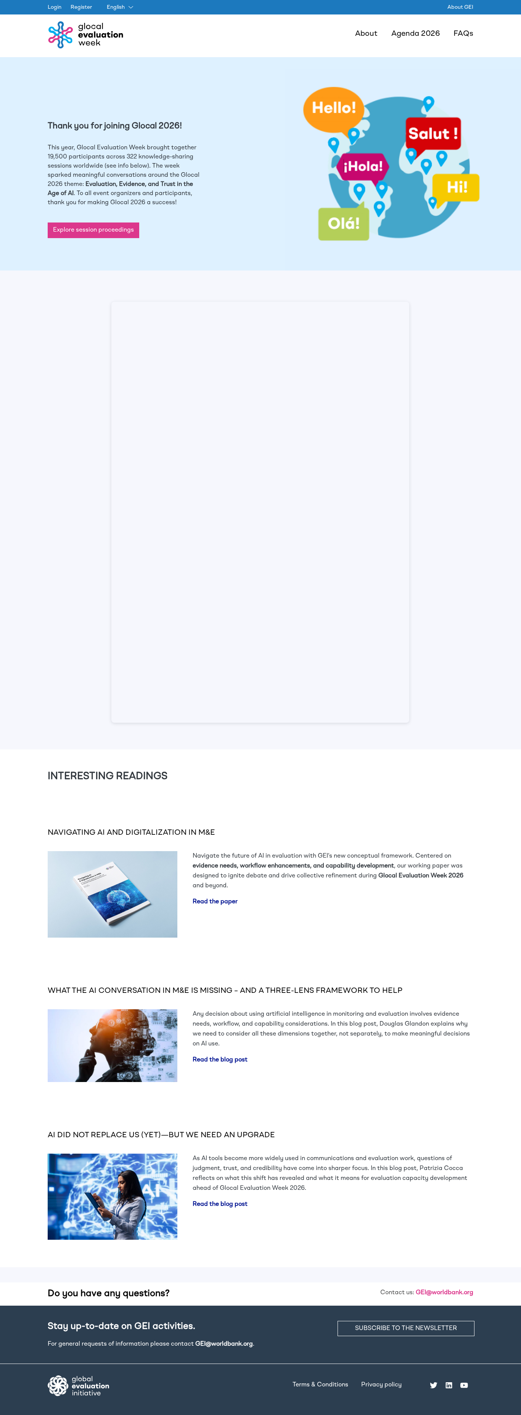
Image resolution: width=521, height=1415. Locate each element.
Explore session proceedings (93, 230)
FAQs (463, 34)
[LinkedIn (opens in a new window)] (449, 1384)
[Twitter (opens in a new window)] (433, 1384)
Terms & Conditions (320, 1385)
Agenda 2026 (415, 34)
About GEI (460, 7)
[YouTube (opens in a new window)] (464, 1384)
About (366, 34)
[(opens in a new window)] (78, 1386)
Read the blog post (220, 1060)
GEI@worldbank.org (444, 1293)
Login (54, 7)
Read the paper (215, 902)
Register (81, 7)
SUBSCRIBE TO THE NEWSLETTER (406, 1328)
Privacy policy (381, 1385)
